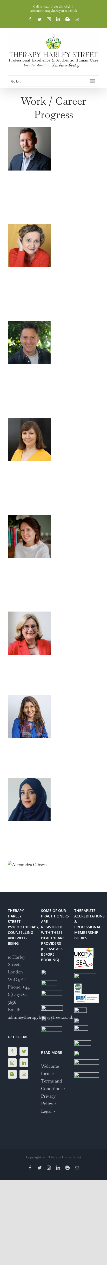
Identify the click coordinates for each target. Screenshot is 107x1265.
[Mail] (23, 1074)
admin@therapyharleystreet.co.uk (53, 11)
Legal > (48, 1111)
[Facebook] (12, 1051)
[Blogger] (12, 1074)
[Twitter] (23, 1051)
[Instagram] (12, 1062)
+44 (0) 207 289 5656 (19, 994)
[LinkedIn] (23, 1062)
